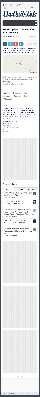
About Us (20, 376)
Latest (8, 189)
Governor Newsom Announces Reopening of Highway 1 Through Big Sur (18, 231)
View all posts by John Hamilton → (14, 84)
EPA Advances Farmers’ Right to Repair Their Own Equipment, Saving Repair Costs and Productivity (19, 212)
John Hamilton (8, 36)
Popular (20, 189)
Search (34, 8)
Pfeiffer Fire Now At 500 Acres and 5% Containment (10, 123)
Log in (35, 393)
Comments (32, 189)
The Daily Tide (11, 393)
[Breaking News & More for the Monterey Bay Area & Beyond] (20, 14)
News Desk (8, 197)
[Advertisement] (20, 159)
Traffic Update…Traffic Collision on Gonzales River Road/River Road (27, 110)
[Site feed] (5, 8)
